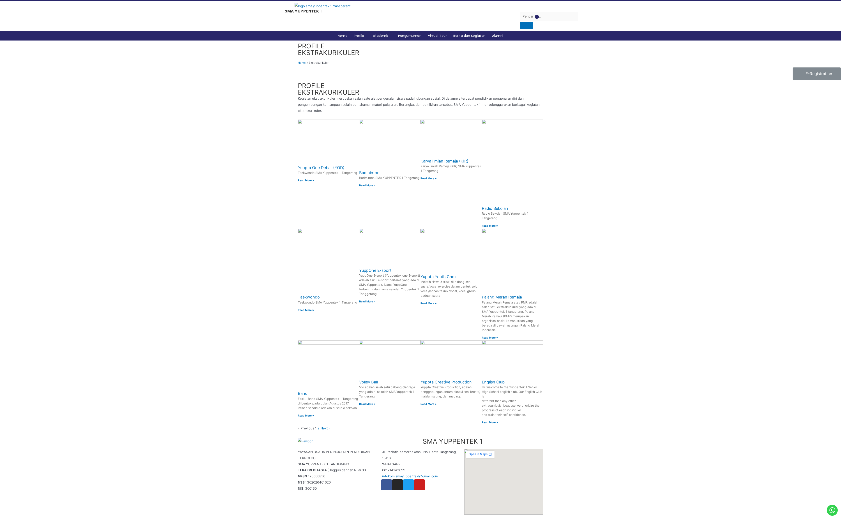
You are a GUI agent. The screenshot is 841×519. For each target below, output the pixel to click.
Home (342, 36)
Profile (359, 36)
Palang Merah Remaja (502, 297)
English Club (493, 382)
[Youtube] (419, 484)
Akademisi (381, 36)
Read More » (306, 180)
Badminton (369, 172)
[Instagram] (397, 484)
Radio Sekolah (495, 208)
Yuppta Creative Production (446, 382)
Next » (325, 428)
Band (302, 393)
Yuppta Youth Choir (438, 276)
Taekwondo (309, 297)
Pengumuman (409, 36)
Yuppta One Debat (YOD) (321, 167)
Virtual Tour (437, 36)
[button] (537, 17)
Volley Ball (368, 382)
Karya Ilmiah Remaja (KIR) (444, 161)
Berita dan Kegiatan (469, 36)
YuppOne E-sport (375, 270)
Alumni (497, 36)
